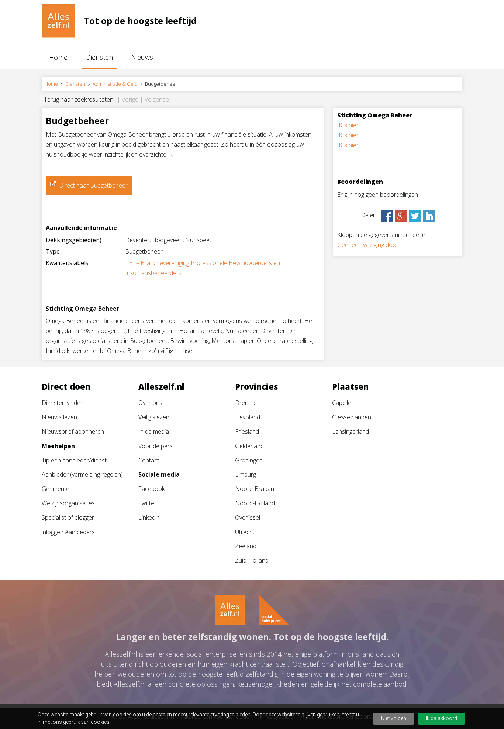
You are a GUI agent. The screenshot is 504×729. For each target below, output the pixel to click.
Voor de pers (155, 446)
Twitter (147, 503)
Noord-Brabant (255, 489)
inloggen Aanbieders (68, 532)
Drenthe (246, 403)
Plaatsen (350, 386)
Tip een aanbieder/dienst (74, 460)
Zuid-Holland (252, 560)
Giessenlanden (351, 417)
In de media (153, 431)
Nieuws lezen (59, 417)
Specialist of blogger (68, 517)
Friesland (247, 431)
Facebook (151, 489)
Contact (148, 460)
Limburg (245, 474)
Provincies (256, 386)
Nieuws (142, 57)
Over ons (150, 403)
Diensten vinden (63, 403)
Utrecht (245, 532)
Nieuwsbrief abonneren (73, 431)
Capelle (341, 403)
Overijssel (247, 517)
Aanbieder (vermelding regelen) (82, 474)
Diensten (99, 57)
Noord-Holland (255, 503)
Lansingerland (350, 431)
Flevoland (247, 417)
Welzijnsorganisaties (68, 503)
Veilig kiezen (153, 417)
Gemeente (55, 489)
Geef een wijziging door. (368, 245)
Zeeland (245, 546)
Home (58, 57)
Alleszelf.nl (161, 386)
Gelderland (249, 446)
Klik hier (349, 125)
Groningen (249, 460)
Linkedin (149, 517)
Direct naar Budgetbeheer (93, 185)
